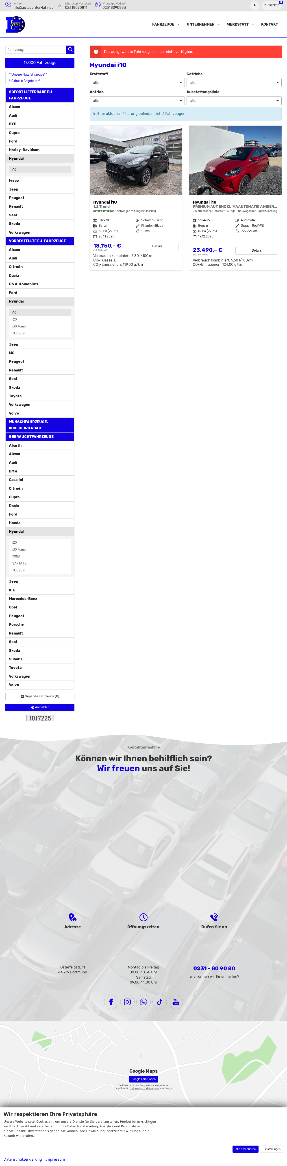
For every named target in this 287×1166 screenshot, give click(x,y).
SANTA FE (19, 563)
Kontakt (269, 24)
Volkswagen (19, 232)
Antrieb (97, 92)
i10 (14, 169)
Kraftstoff (99, 74)
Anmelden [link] (42, 707)
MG (12, 353)
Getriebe (195, 74)
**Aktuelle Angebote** (24, 81)
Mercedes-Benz (23, 599)
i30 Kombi (19, 326)
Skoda (14, 224)
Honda (14, 523)
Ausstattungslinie (203, 92)
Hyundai (16, 158)
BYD (13, 124)
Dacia (14, 275)
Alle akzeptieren (245, 1149)
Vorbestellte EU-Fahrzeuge (37, 241)
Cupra (14, 133)
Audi (13, 115)
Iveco (14, 180)
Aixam (14, 107)
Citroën (16, 267)
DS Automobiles (23, 284)
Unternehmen (201, 24)
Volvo (14, 413)
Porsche (16, 624)
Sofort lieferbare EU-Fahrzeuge (31, 95)
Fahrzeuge (163, 24)
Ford (13, 141)
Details (157, 246)
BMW (13, 471)
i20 (14, 319)
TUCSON (18, 333)
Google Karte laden (144, 1079)
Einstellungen (272, 1149)
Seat (13, 215)
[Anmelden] (254, 5)
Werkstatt (238, 24)
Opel (13, 607)
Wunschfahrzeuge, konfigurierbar (28, 425)
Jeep (13, 189)
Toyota (15, 396)
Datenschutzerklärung (23, 1159)
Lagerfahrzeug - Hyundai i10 (136, 198)
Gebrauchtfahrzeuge (31, 437)
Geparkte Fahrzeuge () (42, 696)
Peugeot (16, 198)
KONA (16, 556)
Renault (16, 206)
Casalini (16, 480)
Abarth (15, 445)
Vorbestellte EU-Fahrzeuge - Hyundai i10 (235, 198)
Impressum (55, 1159)
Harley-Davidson (24, 150)
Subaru (15, 659)
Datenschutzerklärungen (144, 1088)
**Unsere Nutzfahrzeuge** (28, 75)
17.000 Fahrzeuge (40, 62)
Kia (12, 590)
